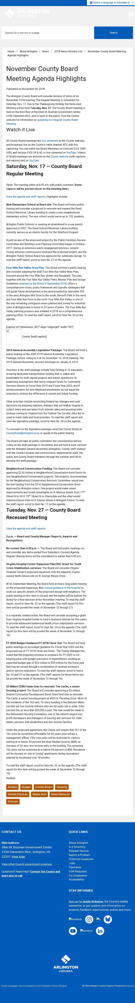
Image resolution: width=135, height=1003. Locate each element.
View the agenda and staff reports (25, 196)
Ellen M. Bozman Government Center (27, 847)
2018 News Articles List (68, 51)
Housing (62, 787)
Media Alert (39, 794)
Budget (26, 787)
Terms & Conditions (27, 986)
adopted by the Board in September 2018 (43, 283)
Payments (75, 867)
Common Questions (81, 859)
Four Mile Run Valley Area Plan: (25, 267)
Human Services (18, 794)
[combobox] (111, 2)
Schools (13, 801)
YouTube (71, 152)
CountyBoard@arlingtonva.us (22, 433)
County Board (43, 787)
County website (60, 156)
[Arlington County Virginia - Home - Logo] (27, 13)
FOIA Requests (78, 871)
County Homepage (9, 986)
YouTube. (34, 160)
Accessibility (76, 879)
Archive (12, 787)
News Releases (60, 794)
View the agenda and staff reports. (26, 528)
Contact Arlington (59, 986)
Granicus (130, 986)
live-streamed (50, 140)
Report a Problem (79, 855)
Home (10, 51)
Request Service (79, 850)
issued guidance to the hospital (62, 587)
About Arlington (28, 51)
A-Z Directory (77, 847)
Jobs (72, 863)
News (46, 51)
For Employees (78, 875)
